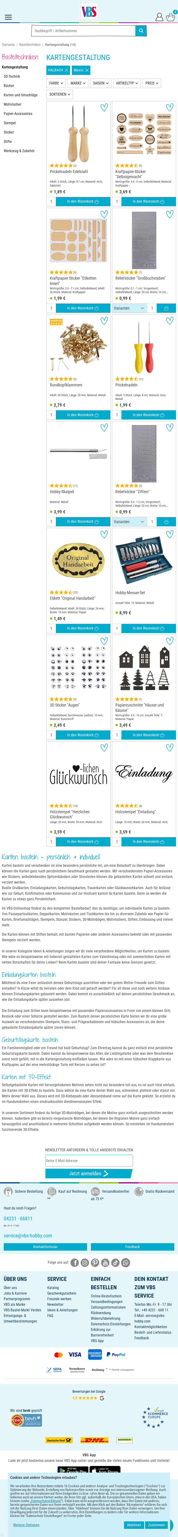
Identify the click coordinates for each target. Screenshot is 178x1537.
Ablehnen (134, 1525)
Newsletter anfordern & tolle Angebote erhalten (89, 1150)
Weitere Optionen (26, 1525)
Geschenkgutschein (61, 1293)
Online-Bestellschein (106, 1296)
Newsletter (55, 1304)
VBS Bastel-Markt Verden (22, 1310)
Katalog (53, 1288)
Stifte (8, 141)
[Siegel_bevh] (26, 1420)
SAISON (99, 83)
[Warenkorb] (170, 16)
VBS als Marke (14, 1304)
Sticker (9, 132)
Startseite (8, 45)
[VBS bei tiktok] (115, 1262)
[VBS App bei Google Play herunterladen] (73, 1471)
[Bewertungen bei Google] (89, 1395)
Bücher (9, 86)
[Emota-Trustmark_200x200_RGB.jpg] (155, 1417)
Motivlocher (12, 104)
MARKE (76, 83)
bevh (26, 1410)
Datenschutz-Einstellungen (111, 1324)
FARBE (54, 83)
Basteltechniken (30, 45)
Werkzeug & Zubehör (19, 151)
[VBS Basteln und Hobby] (89, 11)
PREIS (150, 83)
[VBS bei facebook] (74, 1262)
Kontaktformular (45, 1247)
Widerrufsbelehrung (105, 1318)
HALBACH (55, 70)
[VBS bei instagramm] (84, 1262)
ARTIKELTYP (125, 83)
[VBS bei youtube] (105, 1262)
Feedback (132, 1247)
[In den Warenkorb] (166, 308)
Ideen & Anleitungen (62, 1310)
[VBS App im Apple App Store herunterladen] (105, 1471)
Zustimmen (156, 1525)
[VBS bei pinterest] (95, 1262)
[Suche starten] (141, 31)
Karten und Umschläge (21, 95)
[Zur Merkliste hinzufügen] (104, 107)
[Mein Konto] (159, 16)
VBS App (97, 1341)
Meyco (78, 70)
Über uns (10, 1288)
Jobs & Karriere (15, 1293)
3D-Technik (12, 76)
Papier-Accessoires (18, 113)
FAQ (50, 1315)
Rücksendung (101, 1313)
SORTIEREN (57, 94)
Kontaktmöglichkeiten (150, 1327)
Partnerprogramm (17, 1299)
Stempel (10, 123)
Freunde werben (59, 1299)
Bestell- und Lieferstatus (152, 1332)
